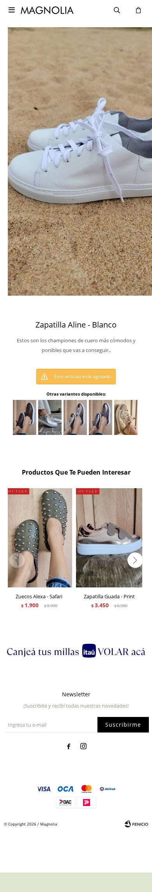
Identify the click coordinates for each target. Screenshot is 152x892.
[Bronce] (75, 417)
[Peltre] (100, 417)
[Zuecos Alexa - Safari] (39, 537)
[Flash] (126, 417)
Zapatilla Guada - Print (109, 596)
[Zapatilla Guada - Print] (109, 537)
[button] (135, 560)
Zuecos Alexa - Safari (39, 596)
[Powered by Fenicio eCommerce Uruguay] (136, 824)
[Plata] (50, 417)
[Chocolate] (24, 417)
